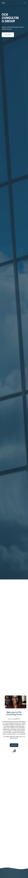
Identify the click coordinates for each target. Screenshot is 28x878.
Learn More (8, 35)
